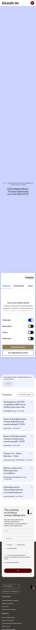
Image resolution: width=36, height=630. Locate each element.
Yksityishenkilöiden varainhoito (10, 600)
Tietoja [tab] (30, 286)
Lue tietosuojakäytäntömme (11, 562)
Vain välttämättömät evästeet (18, 353)
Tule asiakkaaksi (7, 586)
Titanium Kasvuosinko (8, 620)
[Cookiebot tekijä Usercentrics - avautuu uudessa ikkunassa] (28, 278)
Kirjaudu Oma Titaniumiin (10, 591)
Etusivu (5, 183)
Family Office (5, 606)
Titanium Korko (6, 626)
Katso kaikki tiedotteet (25, 394)
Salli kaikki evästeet (18, 347)
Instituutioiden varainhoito (9, 609)
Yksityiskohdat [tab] (18, 286)
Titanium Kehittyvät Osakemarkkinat (12, 623)
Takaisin (9, 383)
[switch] (31, 326)
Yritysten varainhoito (7, 603)
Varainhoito (6, 596)
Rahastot (5, 613)
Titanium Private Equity (8, 617)
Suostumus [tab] (6, 286)
